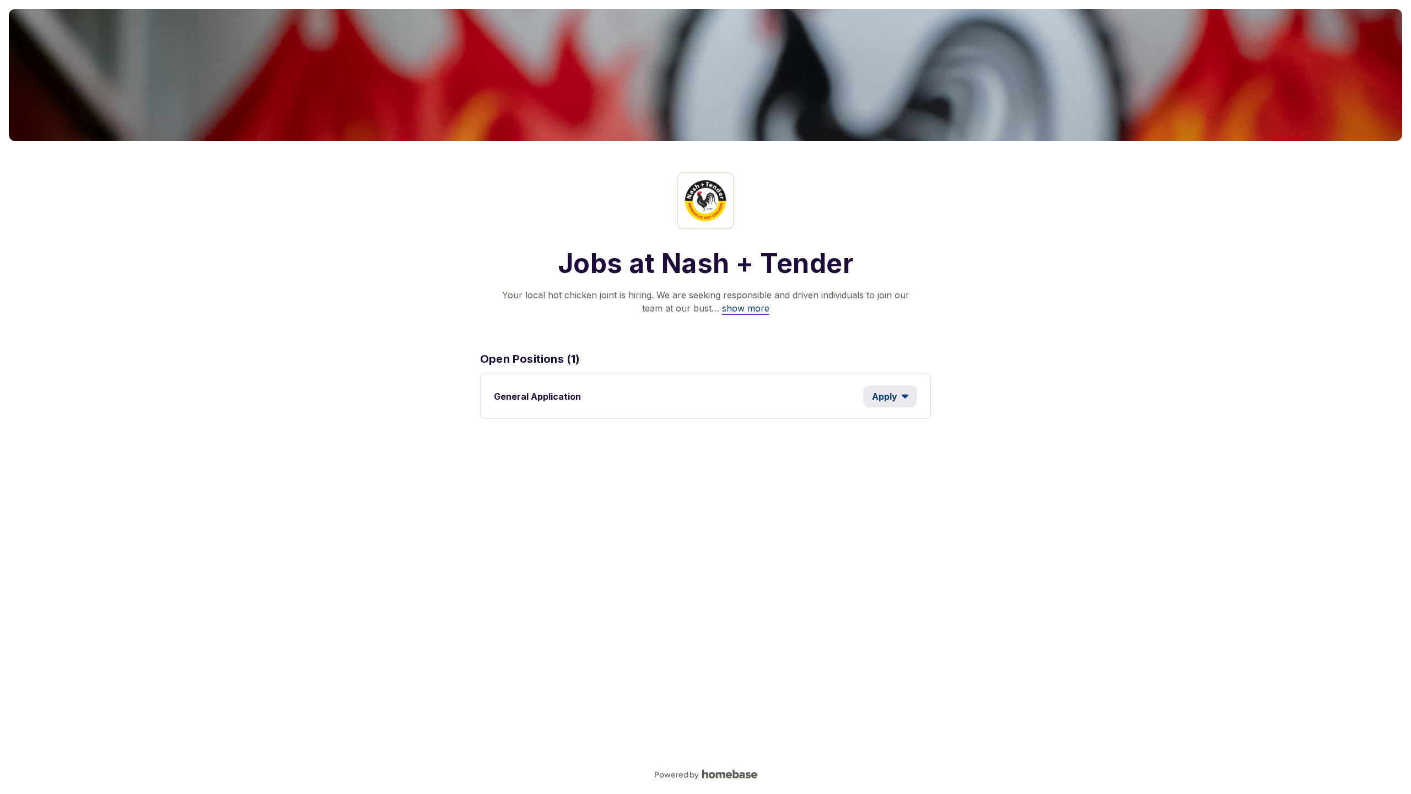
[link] (745, 308)
